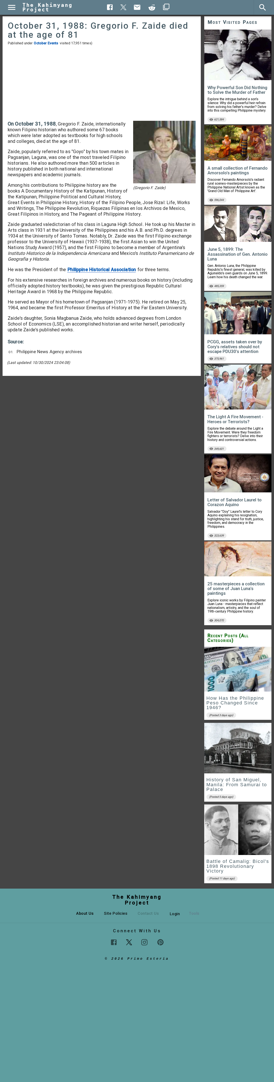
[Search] (263, 7)
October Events (46, 43)
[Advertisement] (102, 83)
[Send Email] (137, 7)
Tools (194, 913)
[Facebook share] (110, 7)
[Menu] (11, 7)
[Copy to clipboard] (152, 7)
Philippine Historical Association (101, 269)
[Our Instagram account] (144, 942)
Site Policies (115, 913)
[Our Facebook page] (113, 942)
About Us (85, 913)
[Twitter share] (123, 7)
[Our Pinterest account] (160, 942)
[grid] (237, 766)
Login (175, 914)
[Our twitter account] (129, 941)
